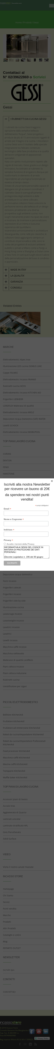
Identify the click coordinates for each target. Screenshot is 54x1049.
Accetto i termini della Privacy (20, 544)
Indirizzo (9, 529)
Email (7, 508)
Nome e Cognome (14, 519)
